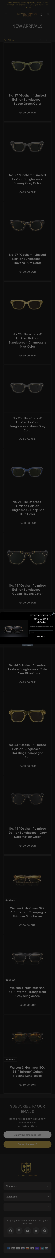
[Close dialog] (53, 614)
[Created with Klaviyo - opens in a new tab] (27, 645)
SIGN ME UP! (41, 636)
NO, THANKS (41, 640)
